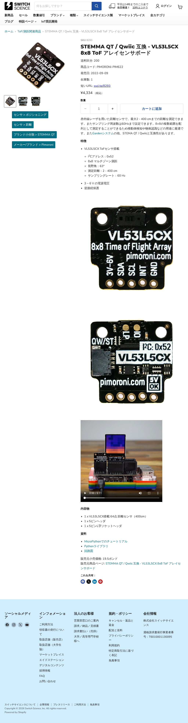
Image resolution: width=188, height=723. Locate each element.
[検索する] (97, 6)
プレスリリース (61, 704)
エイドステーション (51, 660)
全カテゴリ (157, 15)
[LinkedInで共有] (94, 581)
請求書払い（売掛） (86, 631)
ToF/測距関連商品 (29, 31)
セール (23, 15)
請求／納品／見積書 (86, 626)
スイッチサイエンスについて (20, 704)
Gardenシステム (103, 133)
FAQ (42, 676)
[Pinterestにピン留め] (100, 581)
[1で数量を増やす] (112, 109)
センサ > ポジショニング (30, 115)
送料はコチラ (140, 7)
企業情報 (44, 704)
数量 (83, 100)
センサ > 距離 (23, 125)
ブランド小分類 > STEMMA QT (34, 135)
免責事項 (114, 660)
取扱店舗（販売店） (51, 639)
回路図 (88, 551)
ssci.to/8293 (102, 86)
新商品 (9, 15)
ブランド (56, 15)
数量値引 (39, 15)
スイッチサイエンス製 (98, 15)
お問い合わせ (47, 681)
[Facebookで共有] (83, 581)
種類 (73, 15)
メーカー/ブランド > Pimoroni (33, 145)
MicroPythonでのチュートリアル (105, 541)
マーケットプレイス (131, 15)
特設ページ (26, 21)
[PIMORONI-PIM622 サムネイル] (10, 101)
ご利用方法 (46, 624)
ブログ (9, 21)
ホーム (9, 31)
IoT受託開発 (49, 21)
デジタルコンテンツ (51, 665)
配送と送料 (115, 630)
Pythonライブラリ (96, 546)
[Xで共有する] (88, 581)
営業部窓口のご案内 (86, 620)
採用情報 (44, 670)
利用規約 (114, 645)
